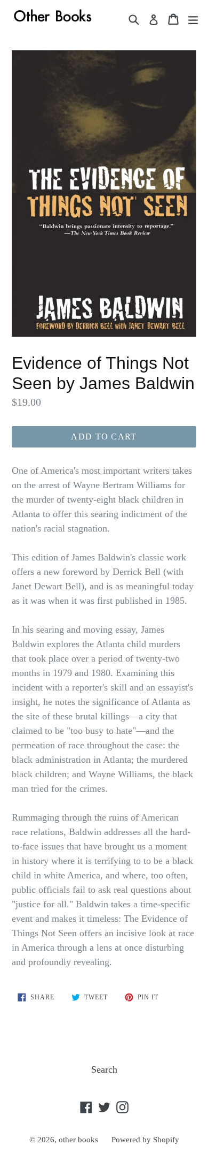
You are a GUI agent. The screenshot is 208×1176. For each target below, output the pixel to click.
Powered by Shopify (145, 1139)
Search (104, 1069)
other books (78, 1139)
